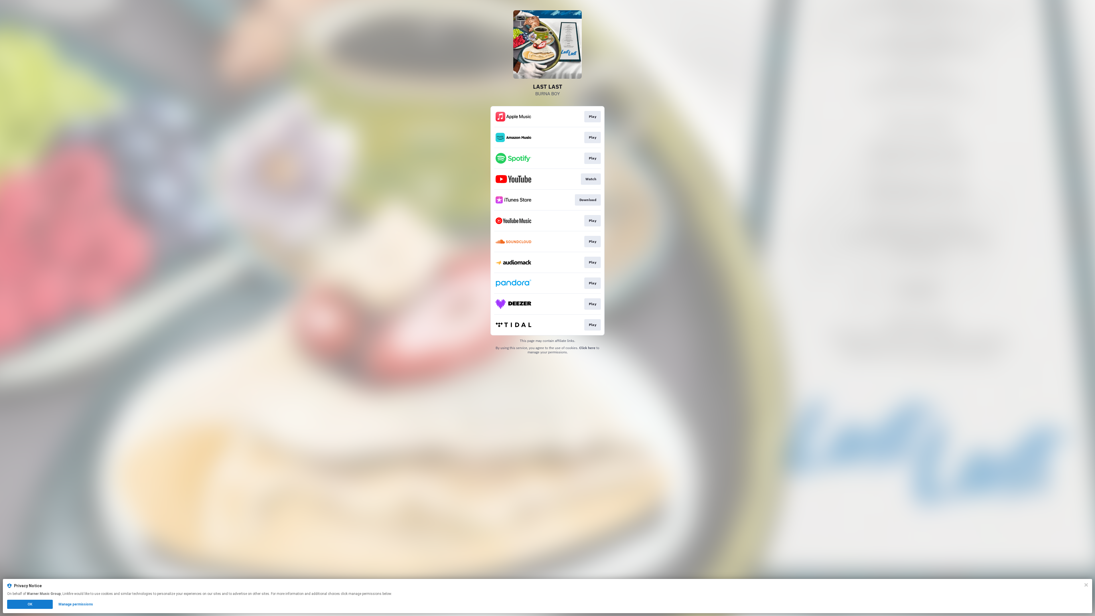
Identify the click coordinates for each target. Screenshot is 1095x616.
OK (30, 604)
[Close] (1086, 584)
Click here (587, 348)
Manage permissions (75, 604)
